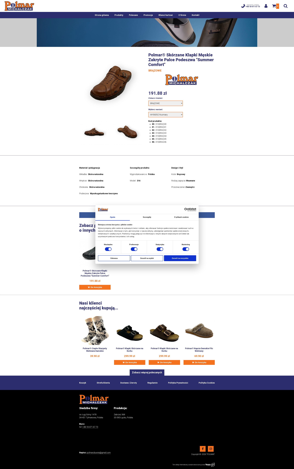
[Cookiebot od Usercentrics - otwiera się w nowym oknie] (186, 209)
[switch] (134, 249)
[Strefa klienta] (266, 6)
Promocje (148, 15)
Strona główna (102, 15)
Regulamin (152, 383)
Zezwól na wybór (147, 258)
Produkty (118, 15)
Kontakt (195, 15)
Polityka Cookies (207, 383)
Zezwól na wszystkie (180, 258)
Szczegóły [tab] (147, 217)
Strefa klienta (103, 383)
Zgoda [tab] (112, 217)
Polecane (133, 15)
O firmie (182, 15)
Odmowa (114, 258)
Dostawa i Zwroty (128, 383)
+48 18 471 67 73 (90, 427)
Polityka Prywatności (178, 383)
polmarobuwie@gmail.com (99, 452)
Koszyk (82, 383)
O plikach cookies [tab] (181, 217)
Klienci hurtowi (166, 15)
